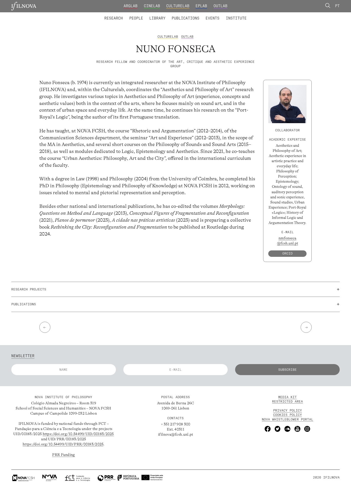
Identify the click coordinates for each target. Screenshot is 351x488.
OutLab (220, 6)
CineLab (152, 6)
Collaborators (163, 15)
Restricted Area (287, 401)
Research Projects (141, 15)
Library (157, 18)
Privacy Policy (287, 410)
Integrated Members (122, 15)
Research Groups (183, 15)
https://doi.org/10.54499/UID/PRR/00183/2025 (63, 444)
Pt (337, 6)
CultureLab (177, 6)
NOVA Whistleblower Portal (287, 419)
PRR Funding (63, 455)
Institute (236, 18)
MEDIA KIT (287, 397)
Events (212, 18)
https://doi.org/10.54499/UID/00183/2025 (78, 434)
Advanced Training (225, 15)
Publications (185, 18)
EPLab (201, 6)
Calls (256, 15)
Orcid (287, 253)
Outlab (187, 36)
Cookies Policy (287, 415)
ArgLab (130, 6)
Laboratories (102, 15)
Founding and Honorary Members (216, 15)
